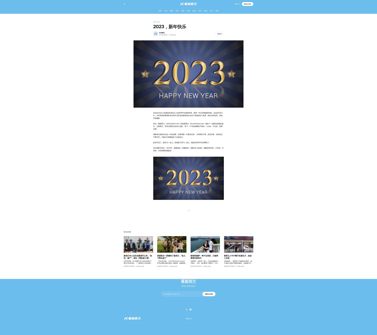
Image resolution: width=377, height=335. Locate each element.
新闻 (171, 11)
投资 (188, 11)
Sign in (237, 4)
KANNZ (162, 33)
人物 (165, 11)
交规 (205, 11)
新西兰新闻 (156, 22)
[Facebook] (190, 310)
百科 (177, 11)
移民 (182, 11)
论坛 (211, 11)
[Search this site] (124, 4)
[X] (187, 310)
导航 (216, 11)
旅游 (194, 11)
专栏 (199, 11)
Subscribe (247, 4)
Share (219, 34)
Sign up (188, 318)
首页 (160, 11)
